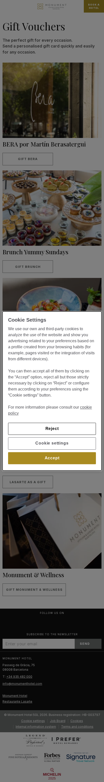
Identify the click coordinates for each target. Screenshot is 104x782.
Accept (52, 458)
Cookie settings (51, 443)
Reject (52, 428)
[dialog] (52, 390)
